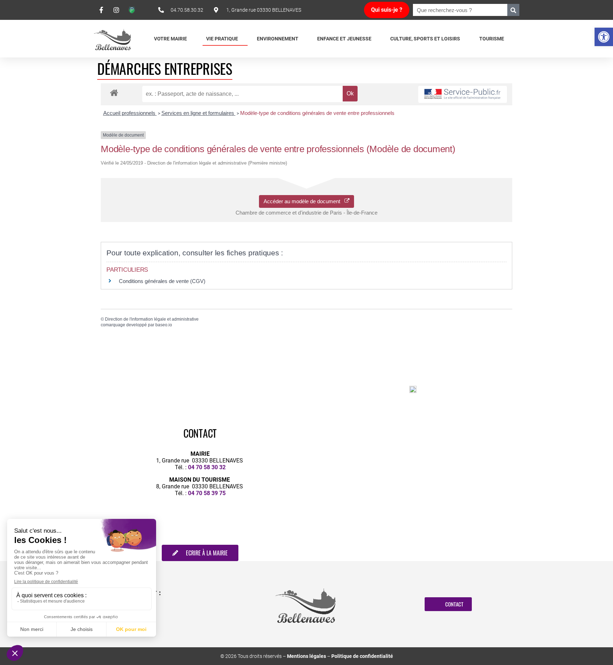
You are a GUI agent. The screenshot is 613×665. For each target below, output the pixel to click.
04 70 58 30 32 (207, 467)
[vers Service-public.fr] (462, 94)
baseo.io (163, 324)
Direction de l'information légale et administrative (152, 319)
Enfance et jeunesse (344, 38)
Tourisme (491, 38)
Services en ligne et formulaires (198, 113)
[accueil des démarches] (114, 92)
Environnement (277, 38)
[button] (604, 37)
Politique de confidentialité (362, 656)
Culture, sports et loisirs (425, 38)
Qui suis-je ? (386, 9)
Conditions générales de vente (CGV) (162, 281)
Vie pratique (222, 38)
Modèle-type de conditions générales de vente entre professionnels (317, 113)
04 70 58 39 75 (207, 493)
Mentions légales (306, 656)
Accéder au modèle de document (304, 201)
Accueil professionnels (130, 113)
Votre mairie (170, 38)
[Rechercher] (513, 10)
